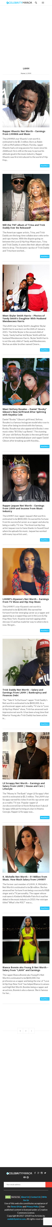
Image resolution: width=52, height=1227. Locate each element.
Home (23, 73)
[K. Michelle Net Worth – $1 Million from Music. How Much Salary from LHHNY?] (26, 849)
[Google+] (38, 1173)
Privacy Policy (33, 1206)
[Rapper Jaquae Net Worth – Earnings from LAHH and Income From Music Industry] (26, 478)
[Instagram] (41, 1173)
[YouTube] (24, 1177)
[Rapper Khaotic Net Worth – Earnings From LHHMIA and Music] (26, 103)
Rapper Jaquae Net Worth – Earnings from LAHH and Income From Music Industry (23, 508)
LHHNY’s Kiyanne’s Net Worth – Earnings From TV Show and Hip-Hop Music (26, 600)
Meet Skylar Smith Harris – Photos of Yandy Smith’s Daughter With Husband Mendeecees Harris (24, 318)
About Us (25, 1197)
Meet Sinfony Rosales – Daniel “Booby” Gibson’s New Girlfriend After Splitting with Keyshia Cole (25, 412)
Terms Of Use (16, 1206)
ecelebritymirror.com (16, 1219)
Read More (45, 166)
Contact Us (35, 1197)
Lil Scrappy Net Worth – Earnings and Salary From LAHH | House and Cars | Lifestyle (24, 786)
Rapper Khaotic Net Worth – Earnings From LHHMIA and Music (24, 133)
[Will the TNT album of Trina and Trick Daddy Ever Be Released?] (26, 197)
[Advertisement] (26, 38)
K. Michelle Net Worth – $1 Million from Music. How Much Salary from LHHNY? (25, 878)
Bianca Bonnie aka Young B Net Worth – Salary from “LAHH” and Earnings (25, 969)
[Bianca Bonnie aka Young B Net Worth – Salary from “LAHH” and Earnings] (26, 939)
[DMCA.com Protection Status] (13, 1197)
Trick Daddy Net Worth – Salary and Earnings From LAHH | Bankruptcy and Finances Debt (24, 692)
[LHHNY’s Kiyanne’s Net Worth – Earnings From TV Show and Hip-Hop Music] (26, 571)
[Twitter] (45, 1173)
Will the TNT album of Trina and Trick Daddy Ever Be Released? (24, 226)
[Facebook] (34, 1173)
